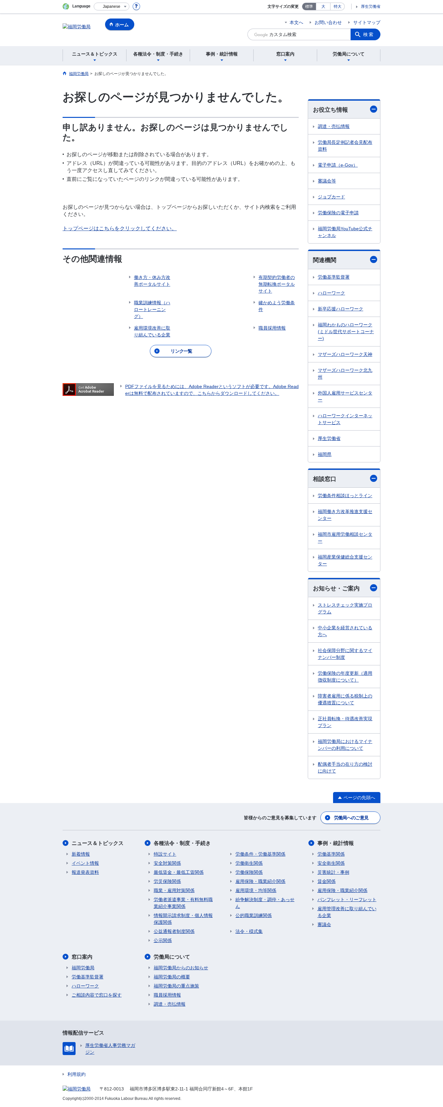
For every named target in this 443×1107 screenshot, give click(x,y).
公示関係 (163, 940)
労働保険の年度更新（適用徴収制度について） (345, 677)
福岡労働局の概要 (172, 976)
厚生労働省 (370, 6)
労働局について (172, 957)
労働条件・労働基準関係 (260, 854)
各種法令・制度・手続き (182, 843)
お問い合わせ (328, 22)
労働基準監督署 (334, 277)
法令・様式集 (249, 931)
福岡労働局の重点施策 (176, 985)
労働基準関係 (331, 854)
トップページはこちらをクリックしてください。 (120, 228)
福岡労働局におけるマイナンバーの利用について (345, 745)
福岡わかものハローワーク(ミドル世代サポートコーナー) (346, 331)
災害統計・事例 (333, 872)
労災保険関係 (167, 881)
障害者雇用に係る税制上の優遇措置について (345, 699)
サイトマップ (366, 22)
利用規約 (76, 1074)
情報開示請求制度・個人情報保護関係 (183, 919)
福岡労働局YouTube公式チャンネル (345, 232)
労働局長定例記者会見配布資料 (345, 146)
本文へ (296, 22)
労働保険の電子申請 (338, 212)
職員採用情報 (167, 995)
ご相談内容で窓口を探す (97, 995)
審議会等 (327, 180)
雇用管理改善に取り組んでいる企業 (347, 912)
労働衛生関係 (249, 863)
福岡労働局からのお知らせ (181, 967)
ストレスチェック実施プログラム (345, 608)
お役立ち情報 (330, 110)
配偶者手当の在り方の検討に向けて (345, 767)
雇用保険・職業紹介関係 (260, 881)
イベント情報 (85, 863)
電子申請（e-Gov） (338, 165)
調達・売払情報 (334, 126)
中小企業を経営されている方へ (345, 631)
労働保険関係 (249, 872)
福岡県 (324, 454)
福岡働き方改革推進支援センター (345, 515)
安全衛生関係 (331, 863)
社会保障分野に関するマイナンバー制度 (345, 654)
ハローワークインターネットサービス (345, 419)
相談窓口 (324, 479)
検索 (368, 34)
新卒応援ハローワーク (340, 308)
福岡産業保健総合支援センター (345, 560)
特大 (337, 6)
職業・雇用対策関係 (174, 890)
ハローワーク (331, 293)
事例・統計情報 (335, 843)
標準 (309, 6)
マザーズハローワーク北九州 (345, 374)
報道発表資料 (85, 872)
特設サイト (165, 854)
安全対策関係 (167, 863)
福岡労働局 (83, 967)
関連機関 (324, 260)
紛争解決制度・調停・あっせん (264, 903)
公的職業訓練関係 (253, 915)
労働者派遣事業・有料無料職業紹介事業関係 (183, 903)
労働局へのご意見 (351, 817)
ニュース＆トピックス (98, 843)
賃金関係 (326, 881)
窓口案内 (82, 957)
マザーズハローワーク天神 (345, 354)
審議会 (324, 924)
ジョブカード (331, 196)
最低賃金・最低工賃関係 (179, 872)
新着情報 (81, 854)
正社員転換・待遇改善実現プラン (345, 722)
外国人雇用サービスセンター (345, 396)
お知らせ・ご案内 (336, 588)
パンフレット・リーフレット (347, 899)
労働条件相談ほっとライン (345, 495)
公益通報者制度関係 (174, 931)
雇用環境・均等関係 (255, 890)
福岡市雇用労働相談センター (345, 538)
